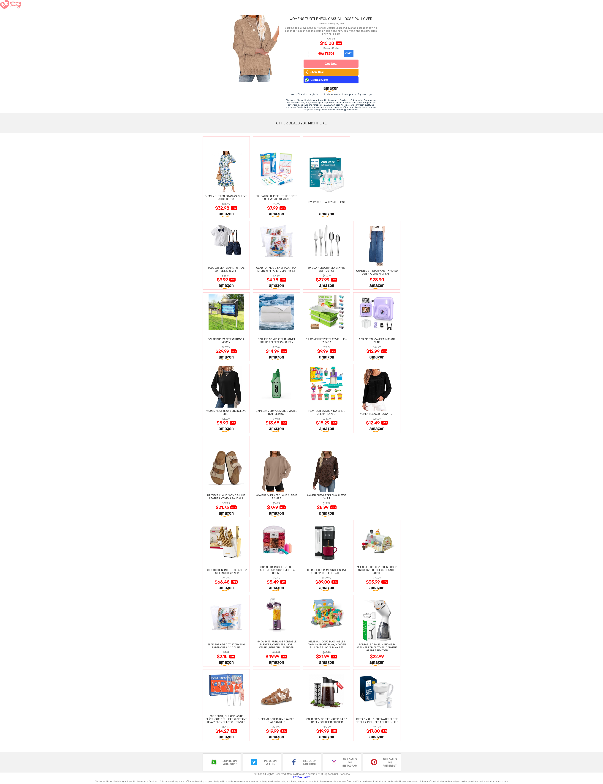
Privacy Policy (301, 777)
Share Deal (314, 72)
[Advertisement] (376, 177)
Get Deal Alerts (319, 80)
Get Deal (331, 63)
